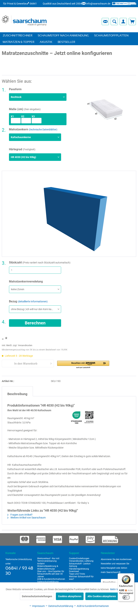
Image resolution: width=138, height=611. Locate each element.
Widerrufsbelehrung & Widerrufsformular (47, 567)
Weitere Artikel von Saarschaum (28, 517)
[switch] (126, 597)
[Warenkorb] (132, 21)
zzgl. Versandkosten (22, 345)
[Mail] (105, 21)
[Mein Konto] (123, 21)
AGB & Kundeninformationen (51, 579)
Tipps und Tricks (77, 574)
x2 (22, 116)
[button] (83, 365)
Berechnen (35, 322)
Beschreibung (17, 394)
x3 (33, 116)
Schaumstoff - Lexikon (80, 563)
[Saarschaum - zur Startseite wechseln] (24, 21)
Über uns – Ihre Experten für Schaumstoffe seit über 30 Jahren (50, 574)
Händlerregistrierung (79, 569)
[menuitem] (74, 21)
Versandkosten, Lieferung (81, 561)
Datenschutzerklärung (48, 582)
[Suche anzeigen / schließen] (114, 21)
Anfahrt (41, 563)
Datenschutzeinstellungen (37, 596)
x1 (12, 116)
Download (74, 571)
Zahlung (73, 566)
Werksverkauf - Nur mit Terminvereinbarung (48, 559)
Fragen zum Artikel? (21, 514)
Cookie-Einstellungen (79, 558)
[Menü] (132, 575)
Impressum (38, 606)
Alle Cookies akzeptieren (102, 596)
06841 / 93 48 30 (19, 571)
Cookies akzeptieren (69, 596)
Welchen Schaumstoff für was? (81, 577)
